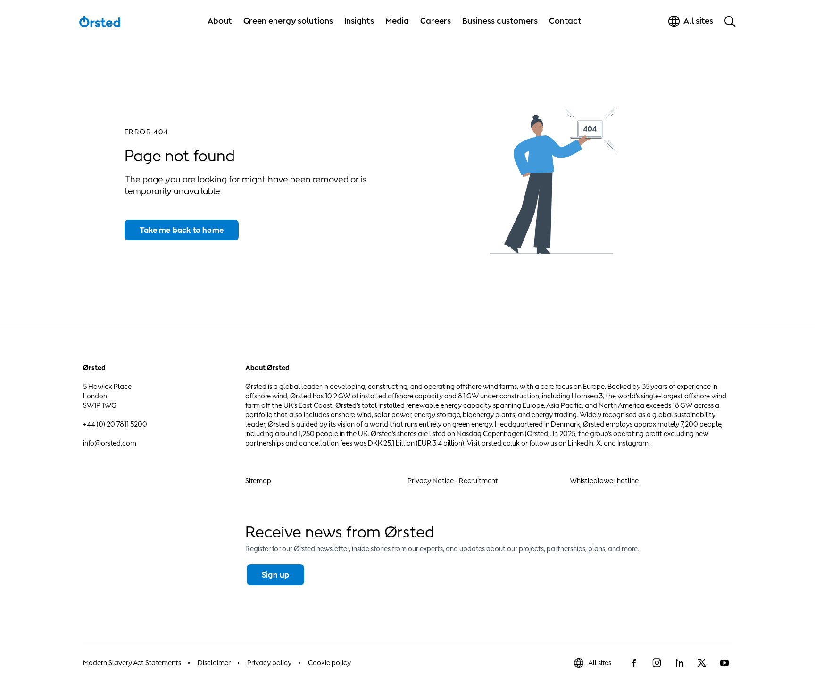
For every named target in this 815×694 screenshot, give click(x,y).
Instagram (633, 443)
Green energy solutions (288, 20)
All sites (599, 663)
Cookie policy (329, 663)
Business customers (500, 20)
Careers (435, 20)
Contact (565, 20)
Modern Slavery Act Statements (132, 663)
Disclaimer (214, 663)
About (220, 20)
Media (397, 20)
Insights (359, 20)
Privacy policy (269, 663)
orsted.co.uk (501, 443)
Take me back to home (182, 230)
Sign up (275, 574)
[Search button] (730, 21)
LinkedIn (580, 443)
